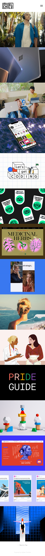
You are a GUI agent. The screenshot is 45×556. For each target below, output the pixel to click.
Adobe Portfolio (26, 552)
